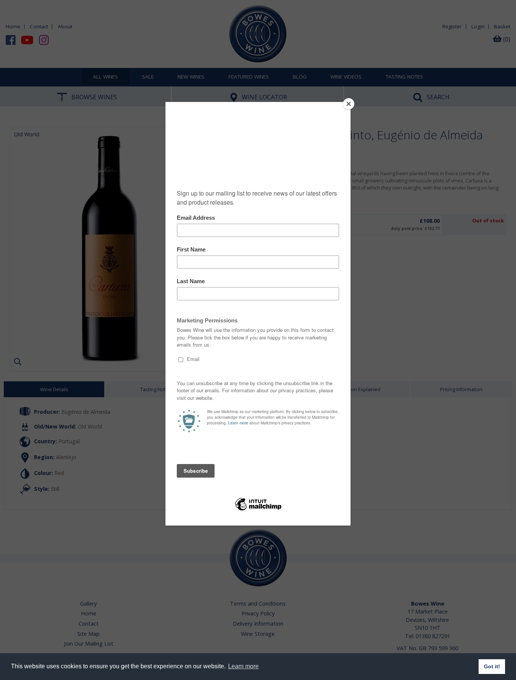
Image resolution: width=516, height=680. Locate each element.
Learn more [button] (243, 666)
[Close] (348, 103)
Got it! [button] (492, 666)
